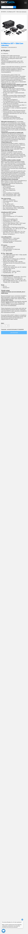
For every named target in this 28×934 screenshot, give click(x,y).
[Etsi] (14, 7)
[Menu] (25, 3)
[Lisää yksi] (8, 325)
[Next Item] (25, 28)
